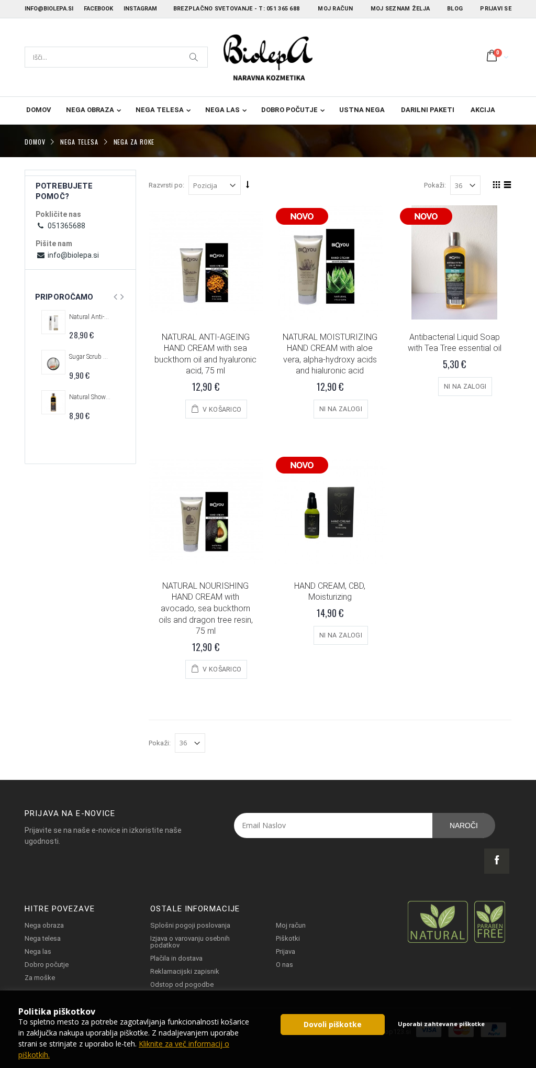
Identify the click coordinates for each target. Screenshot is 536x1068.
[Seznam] (506, 186)
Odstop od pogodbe (182, 984)
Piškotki (288, 938)
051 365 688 (282, 8)
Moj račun (335, 8)
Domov (35, 141)
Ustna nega (362, 110)
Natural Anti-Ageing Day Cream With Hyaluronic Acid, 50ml (90, 317)
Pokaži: (435, 185)
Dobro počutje (289, 110)
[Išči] (194, 57)
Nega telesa (160, 110)
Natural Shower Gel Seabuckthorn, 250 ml (90, 397)
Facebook (98, 8)
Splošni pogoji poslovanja (190, 925)
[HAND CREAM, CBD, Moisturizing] (330, 511)
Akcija (483, 110)
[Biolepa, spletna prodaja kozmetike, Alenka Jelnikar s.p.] (268, 57)
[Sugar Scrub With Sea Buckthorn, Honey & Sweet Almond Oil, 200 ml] (53, 362)
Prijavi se (495, 8)
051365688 (65, 226)
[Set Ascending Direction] (247, 184)
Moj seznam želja (400, 8)
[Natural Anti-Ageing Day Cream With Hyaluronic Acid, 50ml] (53, 322)
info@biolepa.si (49, 8)
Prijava (285, 951)
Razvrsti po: (166, 185)
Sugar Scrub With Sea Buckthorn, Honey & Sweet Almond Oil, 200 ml (90, 356)
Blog (455, 8)
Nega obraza (90, 110)
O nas (284, 964)
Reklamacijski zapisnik (184, 971)
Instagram (140, 8)
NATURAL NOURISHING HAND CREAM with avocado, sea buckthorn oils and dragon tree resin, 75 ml (206, 608)
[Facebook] (496, 861)
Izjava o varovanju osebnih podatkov (190, 941)
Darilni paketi (427, 110)
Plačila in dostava (176, 958)
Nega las (222, 110)
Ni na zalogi (340, 409)
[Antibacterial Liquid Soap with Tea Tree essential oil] (454, 262)
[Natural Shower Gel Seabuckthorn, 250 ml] (53, 402)
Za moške (40, 978)
